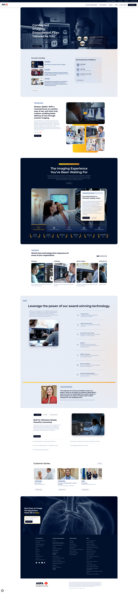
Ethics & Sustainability (40, 559)
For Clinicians (37, 414)
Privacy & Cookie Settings (92, 545)
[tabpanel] (42, 273)
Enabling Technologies (57, 548)
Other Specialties (73, 554)
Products (110, 4)
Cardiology (72, 542)
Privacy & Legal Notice (91, 540)
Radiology (71, 540)
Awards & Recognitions (40, 544)
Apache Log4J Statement (91, 564)
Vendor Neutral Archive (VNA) (58, 558)
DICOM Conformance (91, 552)
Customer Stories (122, 4)
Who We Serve (84, 229)
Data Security (69, 229)
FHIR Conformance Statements (93, 556)
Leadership (38, 542)
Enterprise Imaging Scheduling (59, 561)
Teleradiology (72, 547)
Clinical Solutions (103, 4)
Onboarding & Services (99, 229)
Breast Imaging (73, 544)
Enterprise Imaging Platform (91, 4)
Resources (120, 1)
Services (116, 4)
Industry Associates (39, 545)
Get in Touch (132, 4)
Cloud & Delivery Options (54, 229)
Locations (37, 549)
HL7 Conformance (90, 554)
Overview (54, 540)
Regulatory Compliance (91, 551)
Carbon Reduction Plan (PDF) (92, 566)
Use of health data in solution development (92, 569)
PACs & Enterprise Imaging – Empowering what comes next (58, 543)
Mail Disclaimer (90, 549)
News (37, 547)
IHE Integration (89, 558)
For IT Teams (45, 414)
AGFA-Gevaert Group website (92, 574)
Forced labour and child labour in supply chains (94, 572)
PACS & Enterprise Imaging (38, 229)
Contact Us (38, 554)
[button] (2, 590)
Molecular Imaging (73, 545)
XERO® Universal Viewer (57, 563)
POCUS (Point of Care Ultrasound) (76, 549)
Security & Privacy (90, 542)
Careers (37, 558)
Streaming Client (56, 556)
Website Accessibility (91, 544)
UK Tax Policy (89, 563)
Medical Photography (74, 552)
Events (127, 1)
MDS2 (88, 559)
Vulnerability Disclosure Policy (92, 547)
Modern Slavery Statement (92, 561)
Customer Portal (134, 1)
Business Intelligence (57, 567)
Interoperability (56, 550)
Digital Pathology (73, 551)
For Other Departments (53, 414)
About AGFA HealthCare (111, 1)
